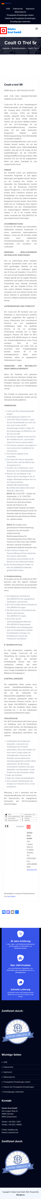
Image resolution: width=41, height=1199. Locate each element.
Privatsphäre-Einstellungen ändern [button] (20, 15)
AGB (8, 9)
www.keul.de (32, 870)
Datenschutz (18, 9)
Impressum (30, 9)
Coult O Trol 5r (33, 48)
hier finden (11, 896)
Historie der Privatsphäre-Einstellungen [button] (20, 18)
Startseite (6, 48)
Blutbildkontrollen (18, 48)
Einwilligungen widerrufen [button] (20, 22)
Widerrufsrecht (20, 12)
